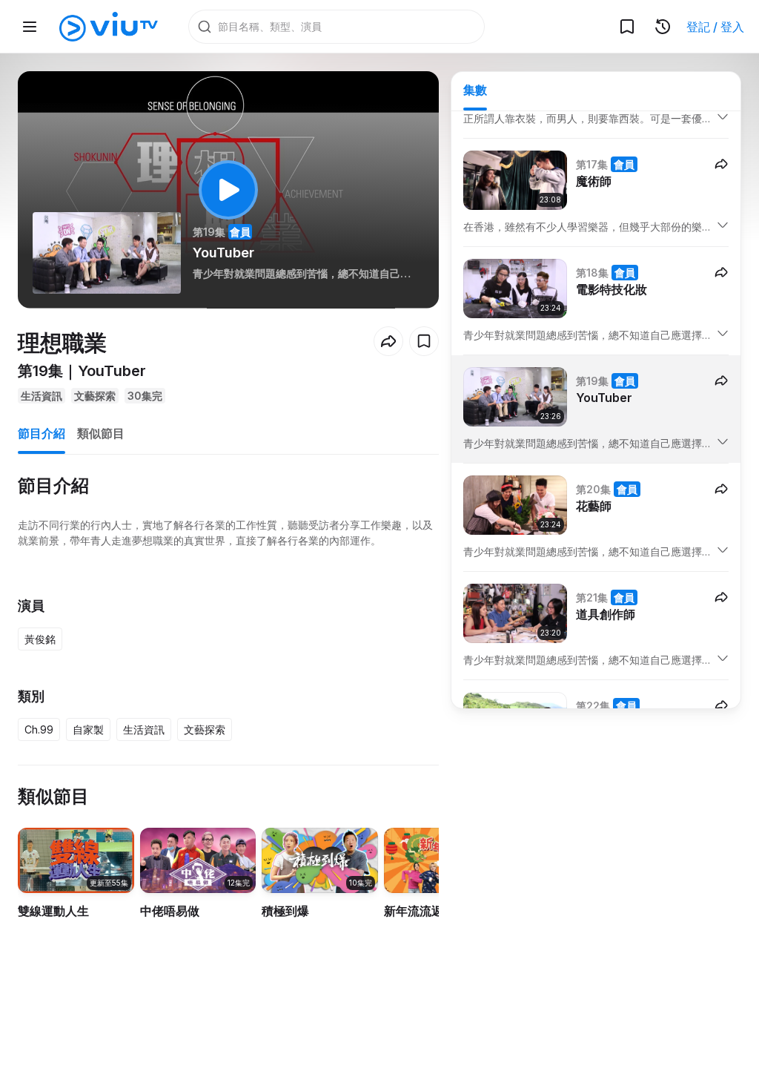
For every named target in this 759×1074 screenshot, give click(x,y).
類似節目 (101, 433)
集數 (475, 89)
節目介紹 (41, 433)
